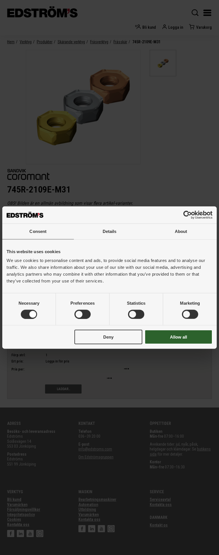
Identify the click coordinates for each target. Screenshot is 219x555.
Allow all (178, 337)
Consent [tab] (37, 231)
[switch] (82, 314)
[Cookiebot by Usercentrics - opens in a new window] (187, 214)
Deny (108, 337)
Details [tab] (110, 231)
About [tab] (181, 231)
